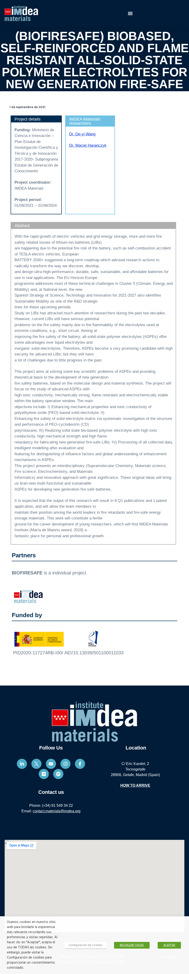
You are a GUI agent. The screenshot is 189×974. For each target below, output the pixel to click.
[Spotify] (58, 774)
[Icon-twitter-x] (36, 764)
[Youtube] (51, 764)
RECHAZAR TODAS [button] (132, 945)
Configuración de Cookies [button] (85, 945)
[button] (130, 13)
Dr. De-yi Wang (82, 134)
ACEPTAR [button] (169, 945)
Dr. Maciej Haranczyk (87, 145)
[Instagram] (65, 764)
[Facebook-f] (80, 764)
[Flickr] (44, 774)
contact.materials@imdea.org (56, 811)
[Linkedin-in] (22, 764)
